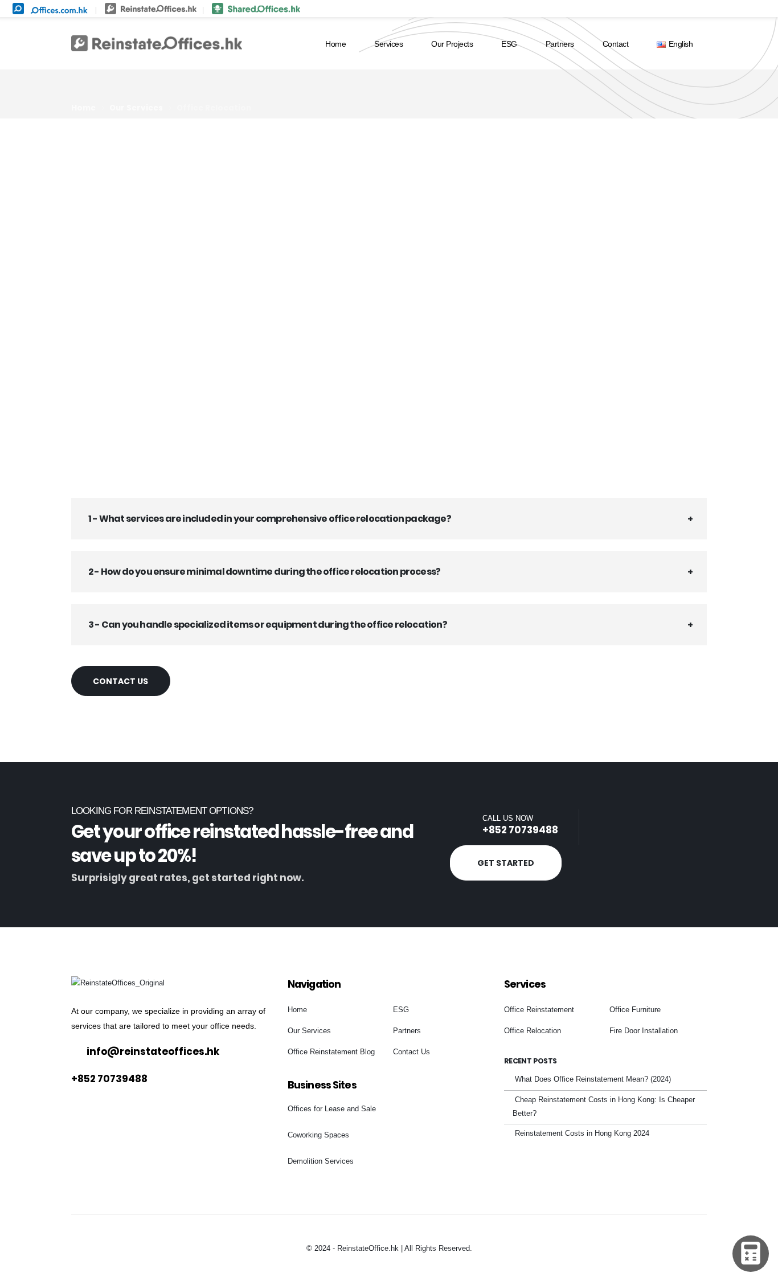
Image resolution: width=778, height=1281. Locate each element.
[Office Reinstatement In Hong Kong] (157, 7)
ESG (509, 43)
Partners (560, 43)
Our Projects (452, 43)
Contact (616, 43)
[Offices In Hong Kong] (54, 7)
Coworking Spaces (318, 1135)
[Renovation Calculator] (750, 1253)
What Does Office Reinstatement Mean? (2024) (593, 1079)
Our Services (309, 1031)
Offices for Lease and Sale (332, 1109)
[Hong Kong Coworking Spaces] (256, 7)
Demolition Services (321, 1161)
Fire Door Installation (643, 1031)
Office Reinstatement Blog (331, 1052)
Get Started (505, 863)
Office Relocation (532, 1031)
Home (335, 43)
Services (388, 43)
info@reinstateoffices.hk (153, 1051)
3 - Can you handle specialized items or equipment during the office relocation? (267, 624)
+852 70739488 (520, 830)
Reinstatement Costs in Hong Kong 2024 (582, 1133)
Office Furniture (635, 1010)
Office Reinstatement (539, 1010)
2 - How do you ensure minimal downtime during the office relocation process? (264, 571)
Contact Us (120, 681)
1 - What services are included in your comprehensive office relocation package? (269, 518)
